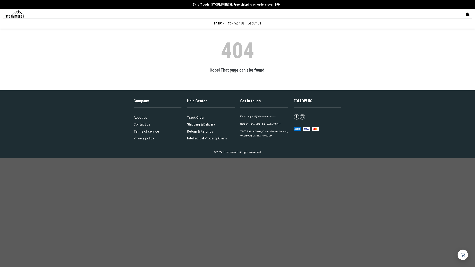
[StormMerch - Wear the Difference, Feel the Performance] (24, 13)
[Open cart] (463, 255)
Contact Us (236, 23)
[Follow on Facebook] (296, 117)
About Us (254, 23)
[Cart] (467, 14)
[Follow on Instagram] (302, 117)
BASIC (218, 23)
